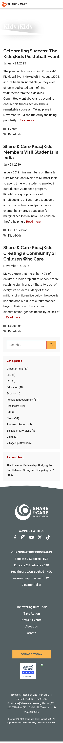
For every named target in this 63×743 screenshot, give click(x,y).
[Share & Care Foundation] (14, 4)
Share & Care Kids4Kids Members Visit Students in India (30, 152)
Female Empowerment (20, 399)
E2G (9, 375)
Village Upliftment (17, 443)
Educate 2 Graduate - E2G (31, 565)
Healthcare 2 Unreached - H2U (31, 571)
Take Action (31, 613)
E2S (10, 230)
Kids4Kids (15, 134)
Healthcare (13, 405)
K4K (9, 412)
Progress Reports (17, 424)
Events (12, 129)
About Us (31, 626)
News (10, 418)
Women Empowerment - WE (31, 578)
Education (20, 230)
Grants (31, 633)
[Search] (51, 345)
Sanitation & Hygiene (19, 430)
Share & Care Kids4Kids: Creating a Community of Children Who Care (29, 253)
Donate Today (31, 654)
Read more (27, 120)
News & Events (31, 620)
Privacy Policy (29, 723)
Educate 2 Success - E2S (31, 559)
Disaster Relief (16, 368)
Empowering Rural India (31, 607)
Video (10, 436)
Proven (51, 723)
